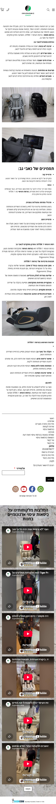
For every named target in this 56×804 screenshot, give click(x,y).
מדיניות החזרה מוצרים (44, 423)
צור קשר (50, 440)
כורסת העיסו (28, 248)
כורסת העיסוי (23, 191)
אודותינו (51, 421)
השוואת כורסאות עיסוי (45, 437)
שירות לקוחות (48, 426)
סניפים (51, 432)
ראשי (52, 418)
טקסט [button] (28, 788)
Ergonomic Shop (46, 257)
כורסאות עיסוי (48, 429)
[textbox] (28, 63)
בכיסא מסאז (49, 35)
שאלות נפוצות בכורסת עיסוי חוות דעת (38, 434)
